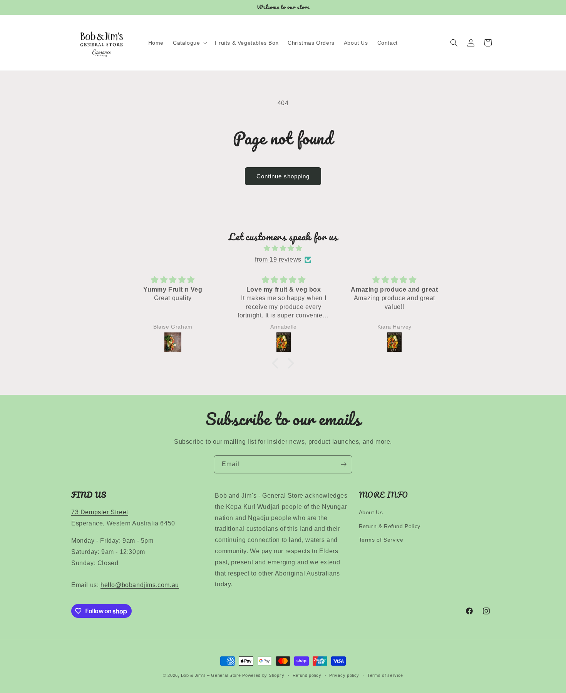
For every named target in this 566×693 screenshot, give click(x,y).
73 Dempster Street (99, 512)
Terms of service (385, 675)
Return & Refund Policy (389, 526)
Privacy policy (344, 675)
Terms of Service (381, 540)
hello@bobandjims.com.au (139, 585)
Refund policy (307, 675)
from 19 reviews (278, 259)
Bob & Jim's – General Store (211, 675)
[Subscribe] (343, 464)
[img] (283, 248)
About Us (371, 512)
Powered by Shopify (263, 675)
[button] (189, 43)
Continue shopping (283, 176)
